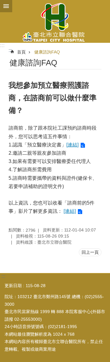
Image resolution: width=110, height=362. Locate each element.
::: (2, 45)
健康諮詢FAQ (47, 52)
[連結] (72, 144)
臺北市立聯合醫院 (55, 21)
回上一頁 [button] (90, 252)
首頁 (21, 52)
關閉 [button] (6, 6)
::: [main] (10, 50)
